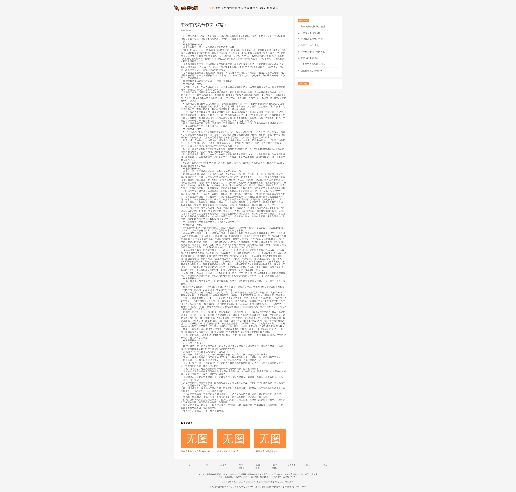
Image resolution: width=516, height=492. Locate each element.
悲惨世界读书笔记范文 (312, 39)
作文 (217, 8)
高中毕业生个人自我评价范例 (195, 451)
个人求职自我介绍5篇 (227, 451)
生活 (246, 8)
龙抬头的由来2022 (309, 58)
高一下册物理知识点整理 (313, 26)
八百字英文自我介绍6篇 (265, 451)
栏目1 (241, 468)
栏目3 (274, 468)
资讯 (240, 8)
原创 (269, 8)
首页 (211, 8)
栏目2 (258, 468)
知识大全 (261, 8)
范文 (223, 8)
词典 (275, 8)
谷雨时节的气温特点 (311, 45)
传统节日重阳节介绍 (311, 33)
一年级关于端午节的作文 (313, 52)
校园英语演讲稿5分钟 (311, 71)
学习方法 (232, 8)
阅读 (252, 8)
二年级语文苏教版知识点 (313, 64)
